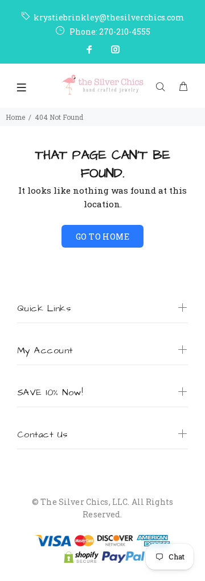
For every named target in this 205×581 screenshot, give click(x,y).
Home (15, 117)
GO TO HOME (102, 236)
